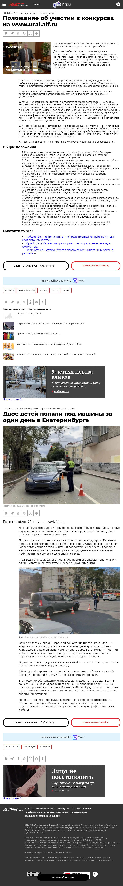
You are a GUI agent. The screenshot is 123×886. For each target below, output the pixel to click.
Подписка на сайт (45, 809)
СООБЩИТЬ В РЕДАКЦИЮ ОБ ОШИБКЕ (42, 816)
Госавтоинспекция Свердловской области (24, 506)
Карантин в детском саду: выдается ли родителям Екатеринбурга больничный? (57, 354)
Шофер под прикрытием (29, 313)
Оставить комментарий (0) (96, 266)
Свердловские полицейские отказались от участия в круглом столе (51, 323)
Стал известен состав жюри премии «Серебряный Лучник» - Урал (49, 344)
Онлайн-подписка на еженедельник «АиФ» (46, 812)
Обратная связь (79, 812)
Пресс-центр (63, 809)
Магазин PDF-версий (82, 809)
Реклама (29, 809)
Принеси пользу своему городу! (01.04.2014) (39, 333)
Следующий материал (63, 877)
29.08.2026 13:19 (10, 409)
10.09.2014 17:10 (10, 13)
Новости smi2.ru (13, 399)
